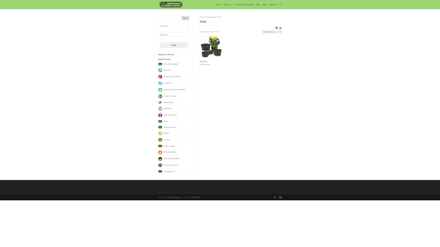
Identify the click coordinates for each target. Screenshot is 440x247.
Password (163, 35)
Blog (264, 5)
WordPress (196, 197)
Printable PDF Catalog (244, 5)
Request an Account (166, 54)
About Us (227, 5)
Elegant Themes (174, 197)
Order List (273, 5)
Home (218, 5)
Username (164, 26)
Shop (258, 5)
